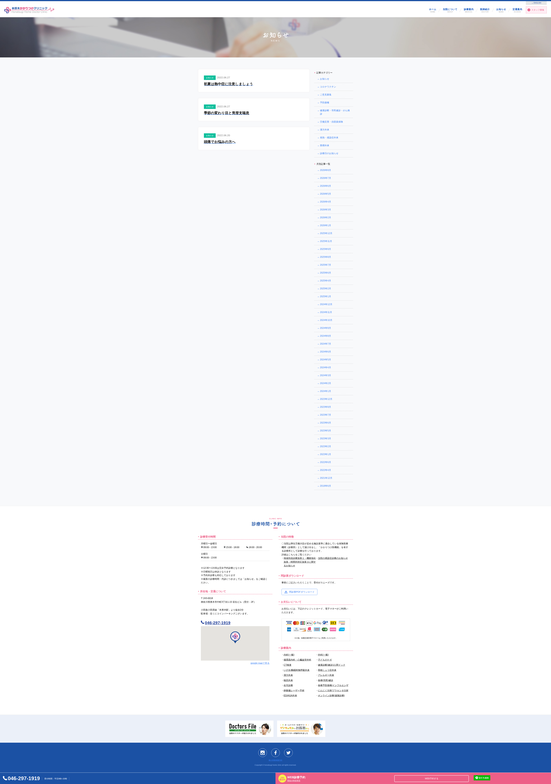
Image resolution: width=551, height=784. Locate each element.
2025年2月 (325, 288)
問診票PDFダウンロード (302, 592)
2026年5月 (325, 194)
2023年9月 (325, 407)
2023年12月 (326, 399)
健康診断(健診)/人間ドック (331, 665)
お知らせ (501, 10)
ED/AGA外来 (290, 695)
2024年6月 (325, 351)
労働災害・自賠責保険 (331, 122)
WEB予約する (431, 778)
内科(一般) (289, 654)
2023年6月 (325, 422)
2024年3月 (325, 375)
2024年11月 (326, 312)
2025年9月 (325, 249)
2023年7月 (325, 415)
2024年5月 (325, 359)
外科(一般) (323, 654)
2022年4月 (325, 470)
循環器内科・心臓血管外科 (297, 660)
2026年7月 (325, 178)
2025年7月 (325, 265)
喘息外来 (288, 680)
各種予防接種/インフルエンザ (333, 685)
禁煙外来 (324, 145)
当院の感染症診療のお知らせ (333, 558)
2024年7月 (325, 344)
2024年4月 (325, 367)
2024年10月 (326, 320)
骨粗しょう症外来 (327, 670)
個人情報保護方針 (275, 760)
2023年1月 (325, 454)
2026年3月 (325, 209)
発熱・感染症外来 (329, 137)
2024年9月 (325, 328)
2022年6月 (325, 462)
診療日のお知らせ (329, 153)
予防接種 (324, 102)
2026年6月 (325, 186)
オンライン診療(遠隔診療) (331, 695)
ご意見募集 (325, 94)
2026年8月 (325, 170)
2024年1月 (325, 391)
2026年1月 (325, 225)
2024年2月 (325, 383)
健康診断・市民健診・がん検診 (335, 112)
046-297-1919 (217, 623)
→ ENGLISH (536, 3)
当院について (450, 10)
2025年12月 (326, 233)
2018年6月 (325, 486)
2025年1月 (325, 296)
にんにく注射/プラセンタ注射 (333, 690)
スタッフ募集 (537, 10)
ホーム (432, 10)
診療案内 (469, 10)
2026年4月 (325, 201)
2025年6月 (325, 273)
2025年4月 (325, 280)
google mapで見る (260, 663)
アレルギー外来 (326, 675)
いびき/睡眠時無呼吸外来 (297, 670)
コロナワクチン (328, 87)
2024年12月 (326, 304)
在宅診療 (288, 685)
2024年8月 (325, 336)
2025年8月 (325, 257)
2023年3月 (325, 438)
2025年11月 (326, 241)
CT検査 (287, 665)
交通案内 (517, 10)
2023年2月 (325, 446)
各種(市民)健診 (325, 680)
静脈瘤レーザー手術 (294, 690)
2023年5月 (325, 430)
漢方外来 (324, 129)
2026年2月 (325, 217)
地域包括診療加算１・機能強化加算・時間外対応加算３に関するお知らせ (300, 562)
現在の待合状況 (293, 781)
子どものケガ (325, 660)
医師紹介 (485, 10)
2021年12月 (326, 478)
